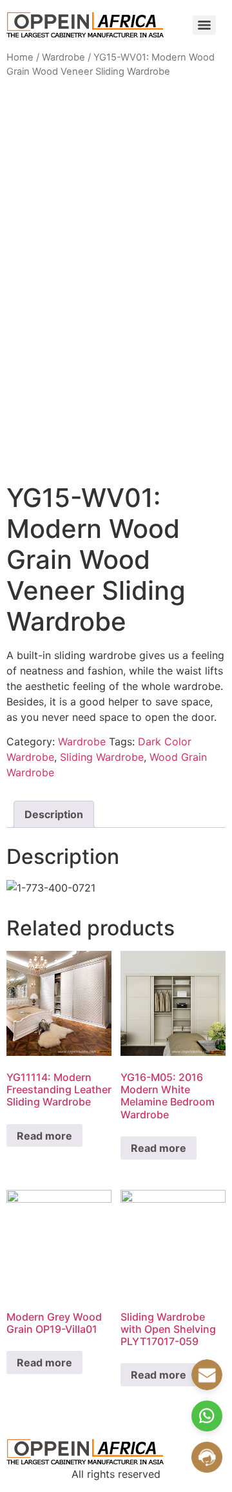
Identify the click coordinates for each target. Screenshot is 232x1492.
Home (20, 57)
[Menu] (204, 25)
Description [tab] (53, 814)
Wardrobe (63, 57)
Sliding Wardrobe (102, 757)
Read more (44, 1135)
